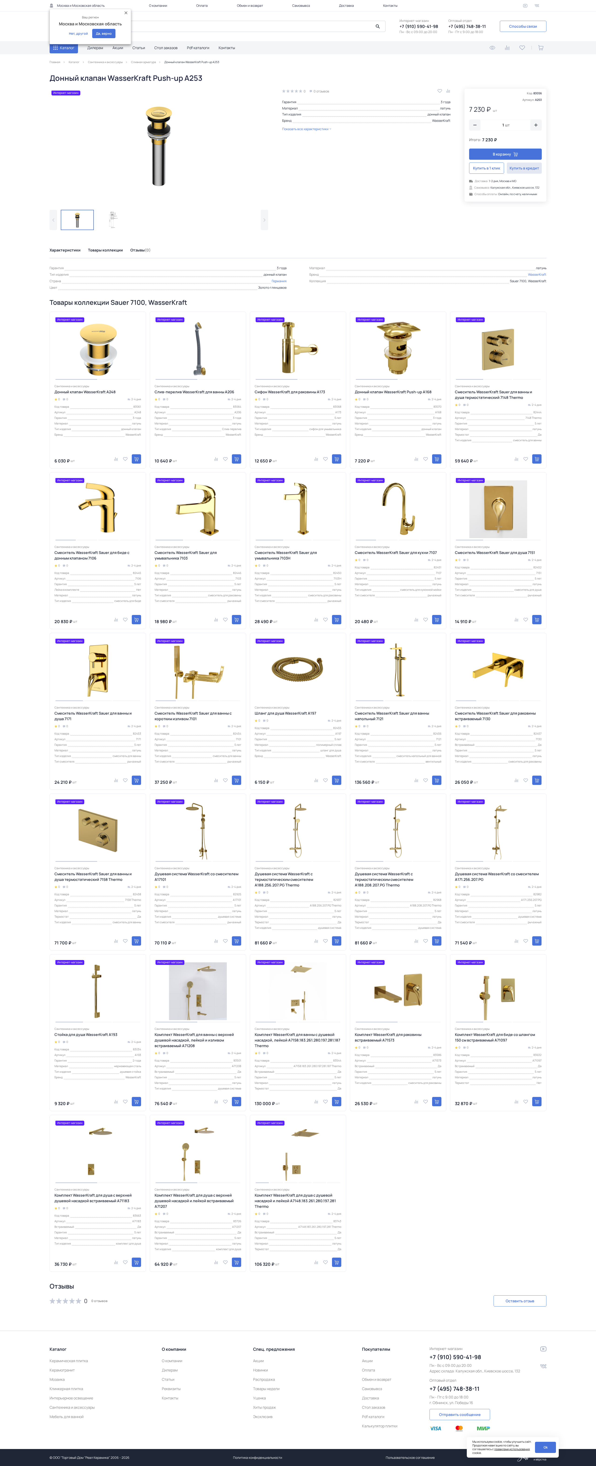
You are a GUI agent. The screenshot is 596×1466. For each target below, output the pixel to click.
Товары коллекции (105, 250)
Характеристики (65, 250)
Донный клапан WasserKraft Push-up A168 (393, 391)
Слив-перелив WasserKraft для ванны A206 (194, 391)
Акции (117, 47)
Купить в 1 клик (486, 168)
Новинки (260, 1370)
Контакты (390, 5)
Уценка (259, 1398)
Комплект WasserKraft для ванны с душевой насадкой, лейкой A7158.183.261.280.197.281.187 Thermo (297, 1040)
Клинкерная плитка (66, 1388)
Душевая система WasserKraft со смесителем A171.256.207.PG (497, 876)
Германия (279, 281)
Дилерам (95, 47)
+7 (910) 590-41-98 (419, 26)
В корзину (502, 154)
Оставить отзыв (520, 1300)
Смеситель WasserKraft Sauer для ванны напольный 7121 (392, 716)
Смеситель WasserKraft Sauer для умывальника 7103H (286, 555)
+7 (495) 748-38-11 (467, 26)
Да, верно (104, 33)
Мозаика (57, 1379)
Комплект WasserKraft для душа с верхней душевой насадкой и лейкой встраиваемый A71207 (194, 1201)
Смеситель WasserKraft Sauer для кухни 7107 (396, 552)
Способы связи (523, 26)
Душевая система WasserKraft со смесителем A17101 (196, 876)
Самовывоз (301, 5)
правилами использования (512, 1449)
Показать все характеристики (305, 129)
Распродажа (264, 1379)
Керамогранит (62, 1370)
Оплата (202, 5)
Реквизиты (171, 1388)
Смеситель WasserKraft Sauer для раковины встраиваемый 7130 (495, 716)
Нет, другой (78, 33)
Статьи (138, 47)
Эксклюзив (263, 1416)
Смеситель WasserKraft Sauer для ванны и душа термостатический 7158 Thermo (93, 876)
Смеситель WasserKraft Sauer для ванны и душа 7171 (93, 716)
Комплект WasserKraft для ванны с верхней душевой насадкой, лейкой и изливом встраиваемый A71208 (194, 1040)
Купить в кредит (524, 168)
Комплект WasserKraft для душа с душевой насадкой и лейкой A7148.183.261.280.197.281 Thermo (295, 1201)
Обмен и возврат (250, 5)
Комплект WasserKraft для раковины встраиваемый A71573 (388, 1037)
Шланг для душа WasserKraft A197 (285, 713)
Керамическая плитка (69, 1360)
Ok (546, 1447)
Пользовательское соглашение (410, 1457)
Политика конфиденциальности (257, 1457)
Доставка (346, 5)
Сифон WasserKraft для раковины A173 (290, 391)
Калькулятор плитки (379, 1426)
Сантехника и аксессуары (72, 1407)
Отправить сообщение (460, 1414)
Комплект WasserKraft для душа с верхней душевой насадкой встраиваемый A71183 (93, 1198)
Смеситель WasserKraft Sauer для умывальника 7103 (186, 555)
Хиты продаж (264, 1407)
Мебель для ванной (67, 1416)
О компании (158, 5)
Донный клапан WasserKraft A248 (85, 391)
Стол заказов (166, 47)
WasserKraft (441, 120)
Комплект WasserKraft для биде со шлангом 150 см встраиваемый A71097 (495, 1037)
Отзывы (140, 250)
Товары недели (266, 1388)
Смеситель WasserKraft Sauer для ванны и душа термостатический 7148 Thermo (493, 394)
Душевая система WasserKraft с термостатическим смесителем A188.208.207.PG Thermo (384, 879)
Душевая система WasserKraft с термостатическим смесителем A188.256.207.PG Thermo (284, 879)
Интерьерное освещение (71, 1398)
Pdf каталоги (198, 47)
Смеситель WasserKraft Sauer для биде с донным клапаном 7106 (91, 555)
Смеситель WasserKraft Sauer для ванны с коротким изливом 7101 (193, 716)
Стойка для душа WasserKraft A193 (85, 1034)
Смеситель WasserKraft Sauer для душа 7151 (495, 552)
